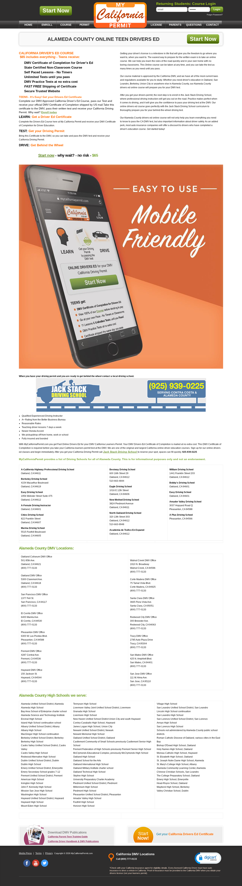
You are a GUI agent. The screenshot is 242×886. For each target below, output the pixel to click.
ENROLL (47, 24)
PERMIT (85, 24)
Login (216, 9)
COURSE (65, 24)
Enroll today (49, 112)
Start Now (56, 10)
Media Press (25, 853)
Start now (46, 155)
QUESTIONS (194, 24)
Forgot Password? (215, 15)
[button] (208, 857)
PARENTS (175, 24)
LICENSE (156, 24)
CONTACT (212, 24)
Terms (38, 853)
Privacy (49, 853)
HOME (28, 24)
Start (143, 836)
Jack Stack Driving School (120, 451)
